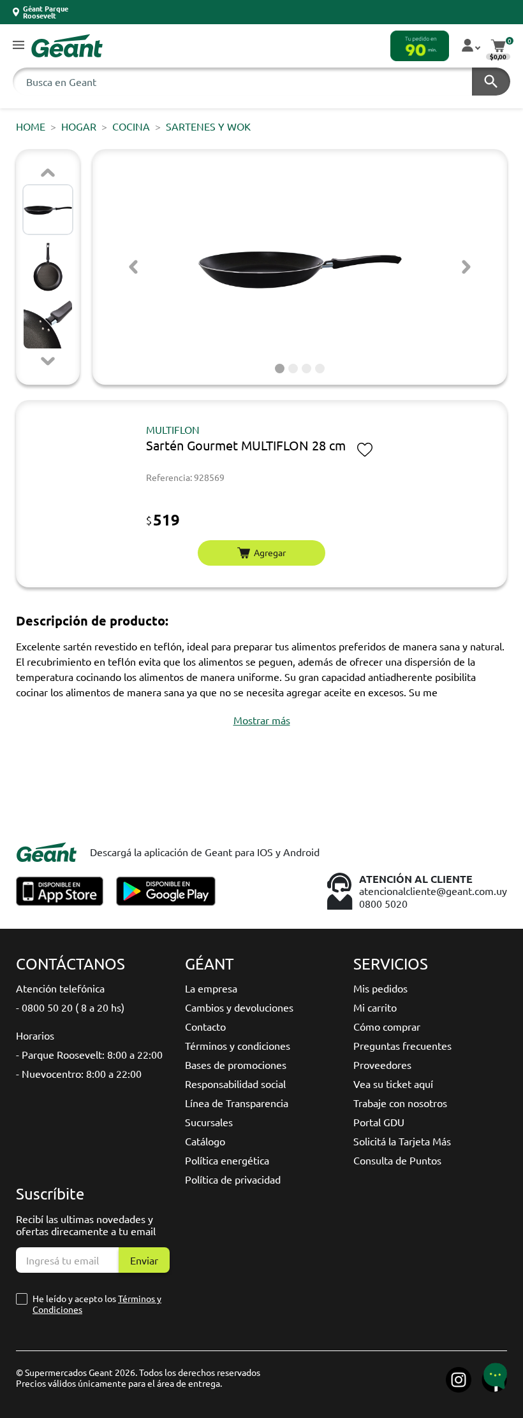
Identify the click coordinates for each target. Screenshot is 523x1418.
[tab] (279, 368)
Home (30, 126)
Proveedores (382, 1064)
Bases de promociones (235, 1064)
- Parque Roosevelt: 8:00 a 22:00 (89, 1054)
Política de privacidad (233, 1179)
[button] (18, 45)
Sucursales (209, 1122)
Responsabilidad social (235, 1083)
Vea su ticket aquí (393, 1083)
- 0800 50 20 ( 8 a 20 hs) (70, 1007)
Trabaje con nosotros (400, 1103)
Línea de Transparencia (236, 1103)
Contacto (205, 1026)
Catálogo (205, 1141)
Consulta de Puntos (397, 1160)
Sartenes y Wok (208, 126)
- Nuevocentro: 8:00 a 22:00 (79, 1073)
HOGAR (78, 126)
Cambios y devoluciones (239, 1007)
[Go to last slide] (133, 267)
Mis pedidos (380, 988)
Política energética (227, 1160)
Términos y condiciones (237, 1045)
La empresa (211, 988)
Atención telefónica (60, 988)
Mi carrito (375, 1007)
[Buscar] (491, 82)
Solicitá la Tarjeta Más (402, 1141)
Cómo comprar (386, 1026)
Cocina (131, 126)
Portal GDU (378, 1122)
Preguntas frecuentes (402, 1045)
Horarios (35, 1035)
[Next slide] (47, 361)
